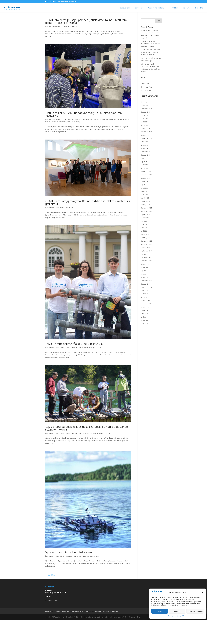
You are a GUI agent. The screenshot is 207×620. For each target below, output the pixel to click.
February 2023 (146, 171)
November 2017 (146, 304)
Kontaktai (199, 8)
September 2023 (146, 158)
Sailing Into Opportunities (93, 347)
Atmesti (177, 611)
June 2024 (144, 142)
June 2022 (144, 188)
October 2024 (145, 135)
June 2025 (144, 115)
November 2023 (146, 152)
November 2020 (146, 244)
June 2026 (144, 105)
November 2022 (146, 175)
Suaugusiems (124, 8)
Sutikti (159, 611)
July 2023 (144, 161)
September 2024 (146, 138)
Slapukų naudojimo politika (176, 616)
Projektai (120, 119)
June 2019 (144, 274)
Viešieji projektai (64, 122)
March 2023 (145, 168)
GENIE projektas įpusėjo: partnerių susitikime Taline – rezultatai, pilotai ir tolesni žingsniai (86, 21)
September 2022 (146, 181)
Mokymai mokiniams (109, 119)
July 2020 (144, 254)
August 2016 (145, 320)
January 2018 (145, 300)
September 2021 (146, 214)
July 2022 (144, 185)
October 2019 (145, 264)
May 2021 (144, 228)
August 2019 (145, 267)
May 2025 (144, 119)
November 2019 (146, 261)
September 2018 (146, 287)
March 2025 (145, 125)
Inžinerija (93, 119)
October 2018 (145, 284)
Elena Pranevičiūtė (53, 26)
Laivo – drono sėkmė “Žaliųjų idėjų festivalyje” (74, 344)
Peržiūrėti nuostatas (195, 611)
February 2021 (146, 238)
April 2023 (144, 165)
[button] (203, 592)
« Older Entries (50, 575)
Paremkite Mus (77, 611)
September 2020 (146, 251)
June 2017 (144, 314)
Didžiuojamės (76, 119)
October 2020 (145, 248)
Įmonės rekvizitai (62, 611)
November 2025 (146, 109)
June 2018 (144, 291)
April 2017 (144, 317)
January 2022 (145, 205)
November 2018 (146, 281)
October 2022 (145, 178)
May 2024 (144, 145)
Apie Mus (186, 8)
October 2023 (145, 155)
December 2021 (146, 208)
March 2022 (145, 198)
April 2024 (144, 148)
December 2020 (146, 241)
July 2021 (144, 221)
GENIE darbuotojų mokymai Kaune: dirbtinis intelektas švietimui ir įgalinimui (87, 202)
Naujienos (87, 433)
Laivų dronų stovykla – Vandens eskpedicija (102, 611)
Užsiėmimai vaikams (156, 8)
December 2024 (146, 132)
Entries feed (145, 84)
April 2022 (144, 195)
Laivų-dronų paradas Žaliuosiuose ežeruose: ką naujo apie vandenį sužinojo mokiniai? (87, 428)
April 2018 (144, 294)
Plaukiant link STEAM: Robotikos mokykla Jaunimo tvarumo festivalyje (83, 114)
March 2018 (145, 297)
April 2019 (144, 277)
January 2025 (145, 129)
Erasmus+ (74, 26)
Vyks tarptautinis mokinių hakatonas (69, 552)
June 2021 (144, 224)
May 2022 (144, 191)
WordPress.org (146, 90)
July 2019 (144, 271)
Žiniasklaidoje (75, 122)
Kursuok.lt (139, 8)
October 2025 (145, 112)
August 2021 (145, 218)
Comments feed (146, 87)
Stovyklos (173, 8)
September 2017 (146, 310)
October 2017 (145, 307)
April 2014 (144, 324)
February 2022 (146, 201)
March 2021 (145, 234)
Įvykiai (99, 119)
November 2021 (146, 211)
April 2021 (144, 231)
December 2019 (146, 258)
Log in (143, 80)
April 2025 (144, 122)
